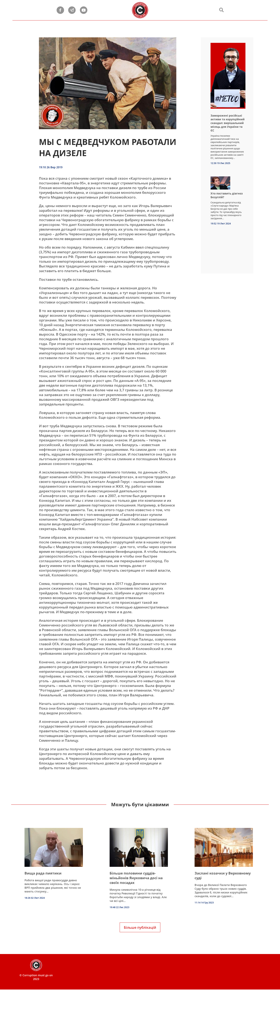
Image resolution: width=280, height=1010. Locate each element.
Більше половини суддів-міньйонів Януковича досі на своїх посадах (136, 878)
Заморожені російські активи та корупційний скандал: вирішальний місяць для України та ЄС (228, 123)
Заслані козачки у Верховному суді (223, 875)
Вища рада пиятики (42, 873)
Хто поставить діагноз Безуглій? (227, 195)
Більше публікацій (140, 927)
